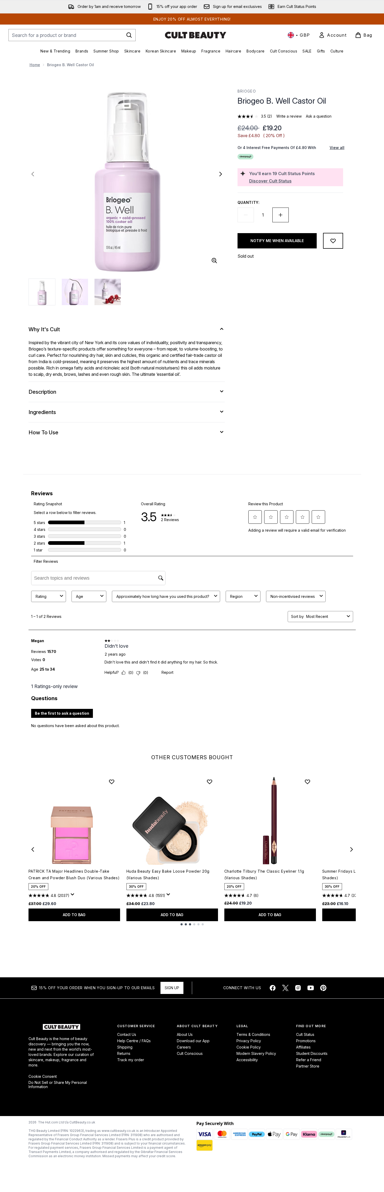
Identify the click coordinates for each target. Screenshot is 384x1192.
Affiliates (303, 1047)
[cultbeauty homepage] (196, 35)
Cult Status (305, 1034)
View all (337, 147)
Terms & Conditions (253, 1034)
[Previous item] (33, 849)
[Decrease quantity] (246, 215)
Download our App (193, 1041)
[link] (332, 35)
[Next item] (351, 849)
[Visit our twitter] (285, 988)
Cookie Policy (248, 1047)
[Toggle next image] (220, 174)
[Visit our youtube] (310, 988)
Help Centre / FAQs (134, 1041)
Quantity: (249, 202)
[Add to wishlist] (333, 241)
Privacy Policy (248, 1041)
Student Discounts (312, 1053)
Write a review (289, 116)
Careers (184, 1047)
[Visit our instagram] (298, 988)
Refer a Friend (308, 1060)
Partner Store (307, 1066)
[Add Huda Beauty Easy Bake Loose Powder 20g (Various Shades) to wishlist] (209, 781)
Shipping (124, 1047)
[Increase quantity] (280, 215)
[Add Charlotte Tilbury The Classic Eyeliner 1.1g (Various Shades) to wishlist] (307, 781)
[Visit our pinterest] (323, 988)
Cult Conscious (190, 1053)
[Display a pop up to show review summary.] (73, 896)
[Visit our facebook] (272, 988)
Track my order (130, 1060)
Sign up (172, 988)
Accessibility (247, 1060)
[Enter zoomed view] (214, 260)
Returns (123, 1053)
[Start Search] (129, 35)
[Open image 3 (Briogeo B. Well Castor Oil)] (107, 292)
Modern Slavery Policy (256, 1053)
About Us (185, 1034)
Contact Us (126, 1034)
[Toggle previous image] (33, 174)
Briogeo (247, 91)
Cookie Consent (43, 1076)
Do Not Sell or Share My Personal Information (58, 1084)
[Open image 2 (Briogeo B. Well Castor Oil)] (75, 292)
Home (35, 65)
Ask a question (318, 116)
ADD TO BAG (74, 914)
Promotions (306, 1041)
